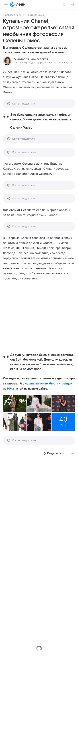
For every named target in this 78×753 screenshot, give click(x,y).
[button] (14, 403)
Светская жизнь (35, 14)
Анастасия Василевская (31, 59)
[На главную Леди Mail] (20, 4)
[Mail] (12, 4)
